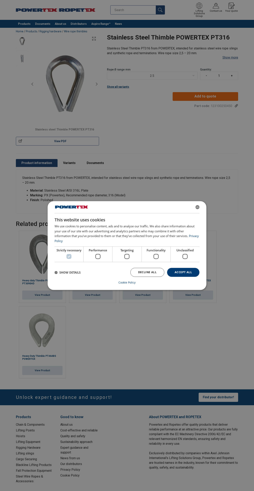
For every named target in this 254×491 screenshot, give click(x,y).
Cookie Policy (127, 282)
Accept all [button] (183, 272)
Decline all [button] (147, 272)
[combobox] (197, 207)
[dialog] (127, 245)
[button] (68, 272)
